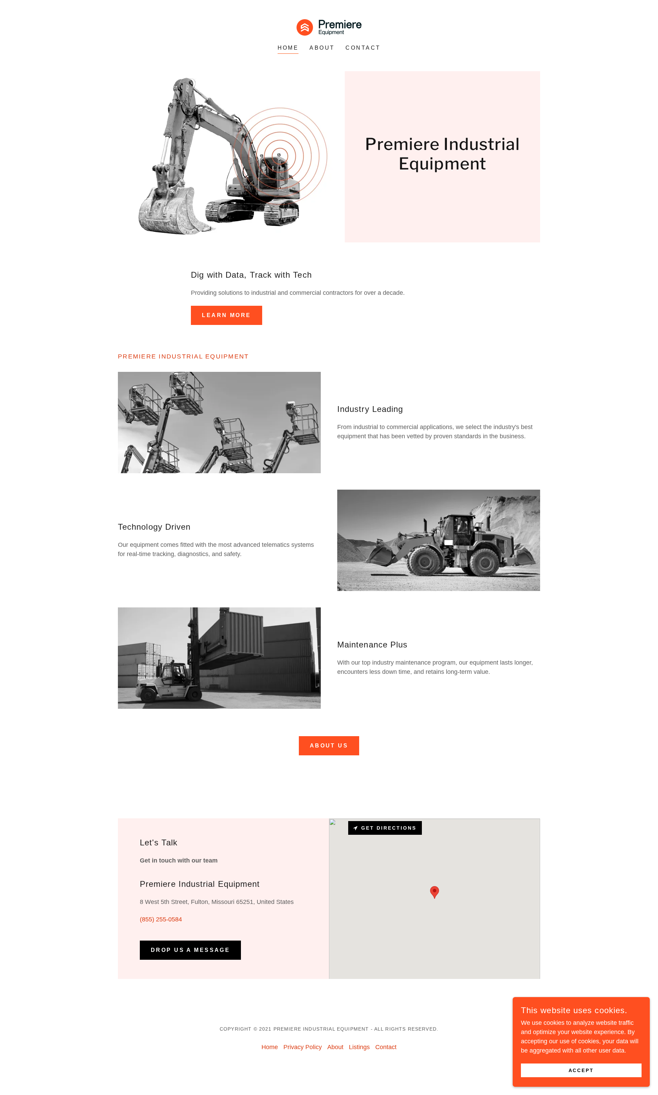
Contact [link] (362, 48)
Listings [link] (359, 1047)
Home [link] (288, 48)
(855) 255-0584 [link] (161, 919)
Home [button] (269, 1047)
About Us (329, 745)
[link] (329, 27)
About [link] (321, 48)
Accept (581, 1070)
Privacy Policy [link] (302, 1047)
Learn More (226, 315)
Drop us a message (190, 950)
